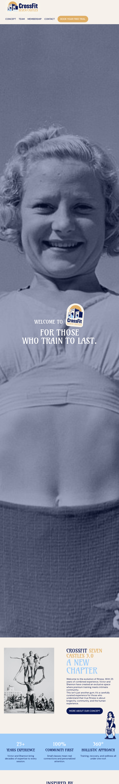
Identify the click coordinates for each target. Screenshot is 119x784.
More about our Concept (84, 710)
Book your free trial (72, 19)
